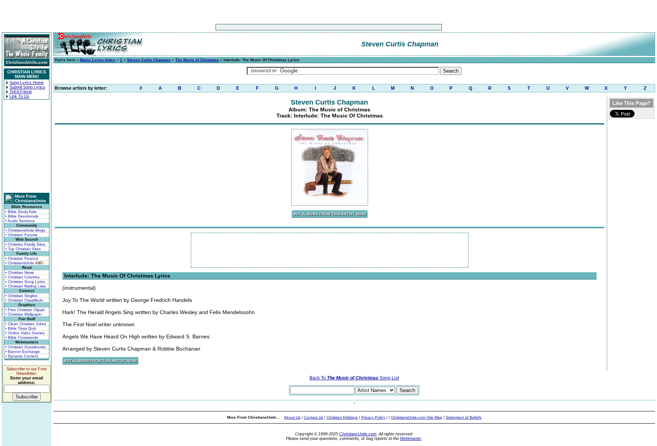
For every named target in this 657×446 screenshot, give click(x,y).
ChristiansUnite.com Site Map (416, 417)
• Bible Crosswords (21, 337)
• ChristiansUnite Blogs (25, 230)
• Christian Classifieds (24, 300)
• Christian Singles (21, 296)
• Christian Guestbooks (25, 347)
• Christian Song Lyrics (25, 281)
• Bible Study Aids (20, 212)
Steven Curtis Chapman (149, 60)
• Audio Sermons (20, 221)
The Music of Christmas (197, 60)
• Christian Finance (21, 258)
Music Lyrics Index (97, 60)
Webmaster (410, 438)
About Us (292, 417)
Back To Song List (354, 378)
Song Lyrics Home (27, 82)
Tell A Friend (21, 91)
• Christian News (19, 272)
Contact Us (313, 417)
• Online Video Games (24, 333)
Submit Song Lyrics (27, 87)
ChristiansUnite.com (357, 434)
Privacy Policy (373, 417)
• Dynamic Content (21, 356)
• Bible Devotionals (21, 216)
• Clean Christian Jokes (25, 324)
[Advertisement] (305, 27)
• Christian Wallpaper (23, 314)
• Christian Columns (22, 277)
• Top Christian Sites (23, 249)
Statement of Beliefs (463, 417)
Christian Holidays (342, 417)
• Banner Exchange (22, 351)
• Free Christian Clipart (24, 310)
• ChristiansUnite (24, 263)
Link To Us (19, 96)
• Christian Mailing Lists (25, 286)
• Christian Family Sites (25, 244)
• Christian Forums (21, 235)
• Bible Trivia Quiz (20, 328)
